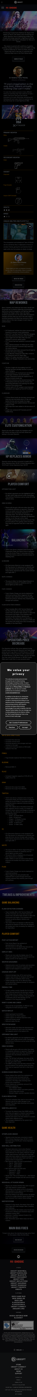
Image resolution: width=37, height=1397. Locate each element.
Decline (12, 727)
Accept (25, 727)
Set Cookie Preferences (18, 722)
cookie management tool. (12, 692)
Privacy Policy (18, 687)
